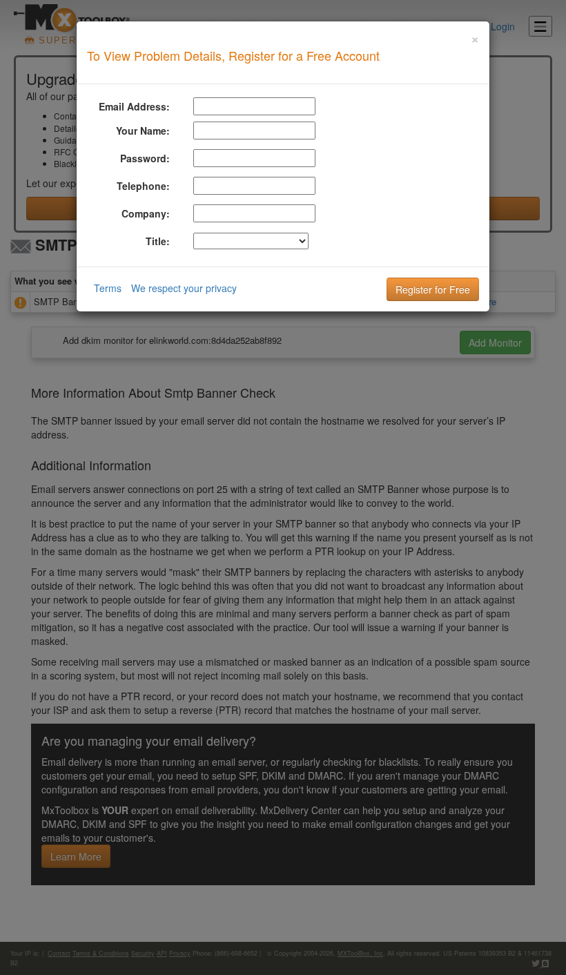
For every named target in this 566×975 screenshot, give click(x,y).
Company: (145, 213)
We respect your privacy (184, 288)
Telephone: (143, 186)
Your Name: (143, 130)
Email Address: (134, 106)
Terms (107, 288)
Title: (158, 241)
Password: (145, 158)
